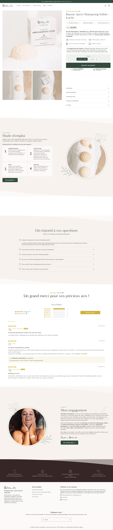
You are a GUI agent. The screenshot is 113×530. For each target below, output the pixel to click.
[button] (27, 5)
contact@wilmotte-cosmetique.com (71, 495)
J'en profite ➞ (10, 180)
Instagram (65, 499)
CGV (58, 527)
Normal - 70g (82, 59)
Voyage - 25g (94, 59)
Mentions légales (78, 527)
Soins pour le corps (37, 494)
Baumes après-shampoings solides (41, 492)
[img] (12, 326)
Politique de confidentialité (66, 527)
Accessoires (35, 496)
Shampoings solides (37, 489)
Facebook (64, 497)
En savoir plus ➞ (69, 442)
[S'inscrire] (69, 520)
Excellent (77, 11)
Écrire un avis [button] (90, 312)
